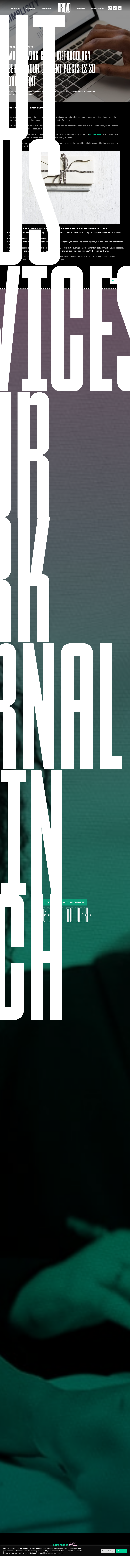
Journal (81, 8)
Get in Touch (97, 8)
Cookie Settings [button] (108, 1551)
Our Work (47, 8)
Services (30, 8)
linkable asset (95, 134)
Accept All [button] (121, 1551)
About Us (15, 8)
